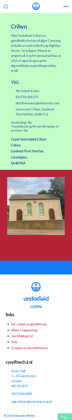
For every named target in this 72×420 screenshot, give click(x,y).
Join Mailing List (22, 336)
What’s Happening (24, 330)
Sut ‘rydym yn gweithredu (29, 324)
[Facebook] (28, 246)
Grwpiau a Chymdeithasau (29, 348)
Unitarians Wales (23, 415)
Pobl (14, 342)
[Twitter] (44, 246)
